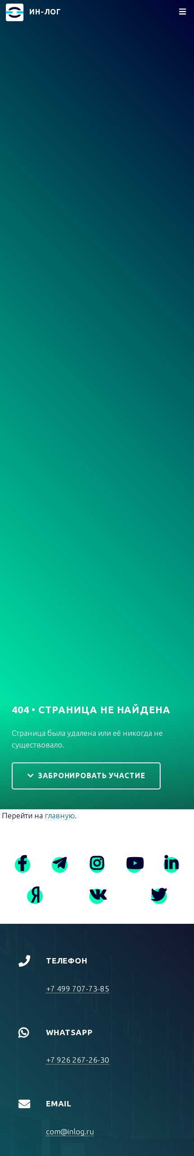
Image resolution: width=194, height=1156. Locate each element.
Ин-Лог (45, 12)
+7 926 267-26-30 (77, 1059)
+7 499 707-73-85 (77, 988)
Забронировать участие (91, 775)
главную (60, 815)
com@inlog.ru (70, 1131)
